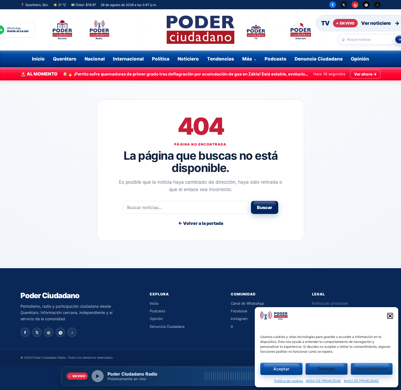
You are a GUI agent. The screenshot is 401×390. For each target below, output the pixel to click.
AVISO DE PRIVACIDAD (323, 381)
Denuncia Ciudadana (319, 59)
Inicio (38, 59)
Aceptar (281, 368)
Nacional (95, 59)
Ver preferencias (371, 368)
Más (247, 59)
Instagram (239, 318)
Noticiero (188, 59)
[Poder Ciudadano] (200, 30)
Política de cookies (288, 381)
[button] (390, 316)
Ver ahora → (365, 74)
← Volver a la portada (200, 223)
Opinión (360, 59)
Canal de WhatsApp (247, 303)
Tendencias (220, 59)
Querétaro (64, 59)
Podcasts (275, 59)
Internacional (128, 59)
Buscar (264, 207)
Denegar (326, 368)
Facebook (239, 311)
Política (160, 59)
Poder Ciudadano (49, 295)
